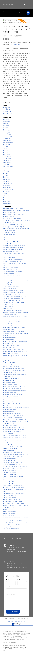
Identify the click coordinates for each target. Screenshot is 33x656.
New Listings (6, 110)
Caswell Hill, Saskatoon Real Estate (13, 261)
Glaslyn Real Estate (8, 330)
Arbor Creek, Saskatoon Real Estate (13, 214)
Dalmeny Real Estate (9, 283)
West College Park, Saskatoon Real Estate (15, 517)
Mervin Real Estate (8, 400)
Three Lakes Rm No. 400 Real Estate (13, 494)
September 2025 (8, 143)
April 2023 (5, 199)
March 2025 (6, 154)
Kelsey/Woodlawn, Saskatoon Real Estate (15, 355)
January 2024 (7, 182)
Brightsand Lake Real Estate (11, 252)
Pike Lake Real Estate (9, 445)
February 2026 (7, 133)
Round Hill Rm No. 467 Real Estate (12, 464)
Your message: (10, 594)
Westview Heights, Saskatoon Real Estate (15, 523)
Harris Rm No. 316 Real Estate (11, 345)
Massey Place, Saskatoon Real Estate (14, 386)
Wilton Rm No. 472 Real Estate (11, 529)
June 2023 (6, 195)
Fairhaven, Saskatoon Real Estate (13, 322)
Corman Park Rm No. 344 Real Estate (13, 279)
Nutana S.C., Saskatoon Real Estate (13, 429)
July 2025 (5, 146)
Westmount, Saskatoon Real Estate (13, 521)
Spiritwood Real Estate (9, 484)
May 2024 (5, 174)
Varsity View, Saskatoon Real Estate (13, 503)
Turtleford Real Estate (9, 497)
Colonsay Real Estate (9, 277)
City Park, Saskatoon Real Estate (12, 271)
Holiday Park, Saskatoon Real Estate (13, 349)
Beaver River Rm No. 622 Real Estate (13, 226)
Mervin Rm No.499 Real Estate (11, 402)
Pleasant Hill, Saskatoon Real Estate (13, 447)
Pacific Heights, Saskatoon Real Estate (14, 435)
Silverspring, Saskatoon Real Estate (13, 478)
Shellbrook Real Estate (9, 474)
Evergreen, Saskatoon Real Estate (13, 320)
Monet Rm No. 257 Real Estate (12, 414)
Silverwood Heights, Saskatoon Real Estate (15, 480)
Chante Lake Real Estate (10, 267)
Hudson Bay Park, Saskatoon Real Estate (15, 351)
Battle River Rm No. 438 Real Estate (13, 224)
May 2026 (5, 127)
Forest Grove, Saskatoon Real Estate (14, 328)
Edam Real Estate (8, 306)
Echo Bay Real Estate (9, 304)
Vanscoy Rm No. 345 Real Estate (12, 501)
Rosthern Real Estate (9, 460)
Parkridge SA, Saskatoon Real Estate (13, 441)
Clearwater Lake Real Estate (11, 275)
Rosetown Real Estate (9, 458)
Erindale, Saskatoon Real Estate (12, 310)
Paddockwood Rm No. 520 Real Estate (14, 437)
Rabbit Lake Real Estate (10, 449)
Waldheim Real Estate (9, 511)
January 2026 (7, 135)
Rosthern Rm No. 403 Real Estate (12, 462)
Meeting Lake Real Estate (10, 396)
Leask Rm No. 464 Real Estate (11, 378)
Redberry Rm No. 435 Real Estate (12, 452)
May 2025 (5, 150)
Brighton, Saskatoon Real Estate (12, 250)
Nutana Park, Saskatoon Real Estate (13, 427)
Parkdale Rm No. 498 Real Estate (12, 439)
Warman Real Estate (13, 37)
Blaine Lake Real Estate (9, 238)
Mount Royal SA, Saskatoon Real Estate (14, 419)
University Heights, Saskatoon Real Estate (15, 499)
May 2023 (5, 197)
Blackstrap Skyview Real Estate (12, 236)
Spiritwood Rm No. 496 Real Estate (13, 486)
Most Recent (6, 119)
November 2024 (7, 162)
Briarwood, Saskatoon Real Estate (13, 248)
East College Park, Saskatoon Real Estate (15, 296)
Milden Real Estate (8, 406)
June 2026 (6, 125)
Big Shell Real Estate (9, 232)
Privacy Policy (19, 620)
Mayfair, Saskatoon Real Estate (12, 388)
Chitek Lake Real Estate (10, 269)
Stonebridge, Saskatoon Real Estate (13, 488)
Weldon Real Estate (9, 515)
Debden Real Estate (9, 285)
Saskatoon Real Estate (9, 470)
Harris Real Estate (8, 343)
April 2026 (5, 129)
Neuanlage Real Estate (10, 425)
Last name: (20, 580)
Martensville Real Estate (10, 384)
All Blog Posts (6, 108)
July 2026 (5, 123)
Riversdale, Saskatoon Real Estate (13, 456)
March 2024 (6, 178)
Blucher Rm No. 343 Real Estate (12, 242)
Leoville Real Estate (8, 380)
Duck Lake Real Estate (9, 289)
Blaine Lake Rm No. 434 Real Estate (13, 240)
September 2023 (8, 189)
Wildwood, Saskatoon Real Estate (13, 525)
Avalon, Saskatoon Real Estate (12, 218)
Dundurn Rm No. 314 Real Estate (12, 294)
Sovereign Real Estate (9, 482)
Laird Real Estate (8, 365)
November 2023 (7, 185)
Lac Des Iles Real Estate (10, 363)
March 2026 (6, 131)
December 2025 (7, 137)
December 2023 (7, 184)
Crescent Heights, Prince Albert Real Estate (16, 281)
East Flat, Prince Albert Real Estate (13, 298)
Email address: (10, 587)
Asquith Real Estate (8, 216)
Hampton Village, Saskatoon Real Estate (15, 341)
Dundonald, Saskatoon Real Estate (13, 293)
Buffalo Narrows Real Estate (11, 255)
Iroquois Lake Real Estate (10, 353)
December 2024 (7, 160)
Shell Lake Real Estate (9, 472)
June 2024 (6, 172)
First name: (9, 580)
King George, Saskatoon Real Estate (13, 359)
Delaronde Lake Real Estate (11, 287)
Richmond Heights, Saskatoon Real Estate (15, 454)
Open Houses (7, 112)
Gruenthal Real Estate (9, 337)
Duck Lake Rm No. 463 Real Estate (13, 291)
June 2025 (6, 148)
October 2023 (7, 187)
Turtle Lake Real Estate (9, 495)
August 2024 (6, 168)
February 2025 (7, 156)
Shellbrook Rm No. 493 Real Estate (13, 476)
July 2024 (5, 170)
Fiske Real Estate (8, 326)
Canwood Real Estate (9, 257)
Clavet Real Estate (8, 273)
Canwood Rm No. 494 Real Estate (13, 259)
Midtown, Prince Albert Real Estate (13, 404)
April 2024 (5, 176)
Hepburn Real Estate (9, 347)
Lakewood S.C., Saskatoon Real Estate (14, 371)
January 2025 (7, 158)
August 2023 (6, 191)
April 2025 (5, 152)
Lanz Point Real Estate (9, 373)
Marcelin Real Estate (9, 382)
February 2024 (7, 180)
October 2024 (7, 164)
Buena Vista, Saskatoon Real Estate (13, 254)
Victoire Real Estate (8, 509)
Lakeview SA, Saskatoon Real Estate (13, 369)
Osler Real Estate (8, 433)
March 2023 (6, 201)
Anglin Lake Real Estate (9, 212)
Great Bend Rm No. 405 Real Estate (13, 332)
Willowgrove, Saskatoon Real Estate (13, 527)
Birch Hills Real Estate (9, 234)
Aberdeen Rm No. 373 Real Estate (13, 209)
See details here (15, 45)
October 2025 (7, 141)
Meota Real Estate (8, 398)
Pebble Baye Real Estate (10, 443)
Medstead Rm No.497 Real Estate (13, 394)
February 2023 (7, 203)
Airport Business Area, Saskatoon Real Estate (16, 211)
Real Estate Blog (7, 114)
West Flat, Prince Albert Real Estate (13, 519)
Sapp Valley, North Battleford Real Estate (15, 466)
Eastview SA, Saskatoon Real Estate (13, 302)
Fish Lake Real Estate (9, 324)
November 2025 (7, 139)
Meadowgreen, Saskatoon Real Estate (14, 390)
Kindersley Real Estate (9, 357)
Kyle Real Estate (7, 361)
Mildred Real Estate (8, 412)
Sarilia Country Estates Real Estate (13, 468)
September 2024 (8, 166)
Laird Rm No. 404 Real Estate (11, 367)
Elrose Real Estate (8, 308)
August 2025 (6, 144)
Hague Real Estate (8, 339)
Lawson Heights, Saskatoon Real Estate (14, 374)
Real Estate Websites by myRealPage (16, 621)
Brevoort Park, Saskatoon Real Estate (14, 246)
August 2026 (6, 121)
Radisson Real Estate (9, 451)
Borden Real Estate (8, 244)
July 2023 (5, 193)
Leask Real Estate (8, 376)
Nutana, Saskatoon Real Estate (12, 431)
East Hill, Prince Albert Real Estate (12, 300)
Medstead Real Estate (9, 392)
